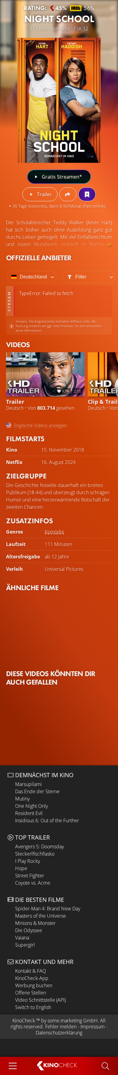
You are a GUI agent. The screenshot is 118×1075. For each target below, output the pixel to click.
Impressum (92, 1026)
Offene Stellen (30, 993)
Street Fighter (29, 876)
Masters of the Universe (40, 916)
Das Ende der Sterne (37, 791)
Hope (21, 868)
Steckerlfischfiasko (34, 854)
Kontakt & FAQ (30, 971)
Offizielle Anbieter (38, 257)
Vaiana (22, 938)
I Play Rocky (27, 861)
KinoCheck (23, 1020)
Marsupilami (28, 784)
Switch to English (33, 1007)
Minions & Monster (35, 923)
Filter (80, 276)
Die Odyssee (28, 930)
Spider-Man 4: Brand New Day (47, 909)
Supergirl (25, 945)
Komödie (54, 531)
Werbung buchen (33, 985)
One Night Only (31, 806)
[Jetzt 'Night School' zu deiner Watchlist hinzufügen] (87, 194)
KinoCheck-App (31, 978)
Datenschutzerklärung (59, 1032)
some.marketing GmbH (73, 1020)
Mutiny (22, 799)
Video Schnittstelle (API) (40, 1000)
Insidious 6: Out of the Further (47, 820)
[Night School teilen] (68, 194)
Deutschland (33, 276)
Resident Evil (29, 813)
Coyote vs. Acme (32, 883)
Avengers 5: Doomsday (39, 846)
